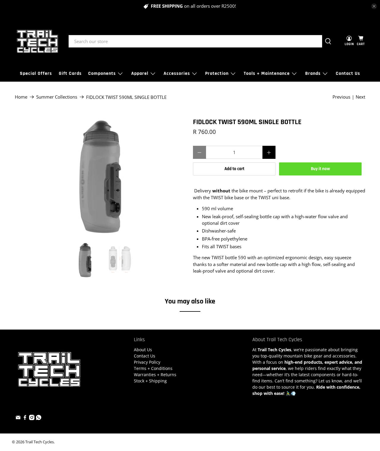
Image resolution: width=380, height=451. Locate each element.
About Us (143, 349)
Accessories (177, 73)
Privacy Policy (147, 362)
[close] (374, 6)
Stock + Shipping (150, 381)
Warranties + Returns (155, 374)
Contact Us (348, 73)
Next (360, 97)
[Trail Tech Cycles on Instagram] (31, 418)
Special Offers (36, 73)
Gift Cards (70, 73)
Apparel (139, 73)
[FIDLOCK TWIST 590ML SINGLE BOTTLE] (101, 177)
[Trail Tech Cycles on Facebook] (25, 418)
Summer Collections (56, 97)
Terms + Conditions (153, 368)
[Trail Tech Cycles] (37, 41)
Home (21, 97)
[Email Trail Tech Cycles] (18, 418)
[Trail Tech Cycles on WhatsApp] (38, 418)
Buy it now (320, 169)
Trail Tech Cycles (39, 441)
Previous (341, 97)
